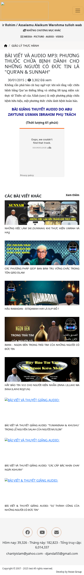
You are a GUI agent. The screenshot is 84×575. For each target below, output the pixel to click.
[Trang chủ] (5, 45)
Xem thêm (72, 195)
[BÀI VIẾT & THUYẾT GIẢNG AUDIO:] (31, 480)
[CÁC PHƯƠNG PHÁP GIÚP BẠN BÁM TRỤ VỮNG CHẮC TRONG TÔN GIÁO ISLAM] (42, 263)
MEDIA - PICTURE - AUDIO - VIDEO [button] (43, 36)
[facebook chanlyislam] (27, 532)
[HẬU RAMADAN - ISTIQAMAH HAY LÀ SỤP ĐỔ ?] (42, 301)
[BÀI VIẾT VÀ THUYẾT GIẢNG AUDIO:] (32, 400)
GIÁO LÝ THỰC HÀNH (25, 45)
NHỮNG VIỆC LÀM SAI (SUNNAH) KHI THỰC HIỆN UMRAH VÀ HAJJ (42, 230)
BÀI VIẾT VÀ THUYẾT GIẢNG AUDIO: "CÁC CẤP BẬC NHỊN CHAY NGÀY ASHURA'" (42, 467)
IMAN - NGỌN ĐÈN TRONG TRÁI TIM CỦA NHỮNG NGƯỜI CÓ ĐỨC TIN (42, 347)
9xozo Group (75, 571)
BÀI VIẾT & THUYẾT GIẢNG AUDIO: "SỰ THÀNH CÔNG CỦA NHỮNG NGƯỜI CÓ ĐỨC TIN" (42, 508)
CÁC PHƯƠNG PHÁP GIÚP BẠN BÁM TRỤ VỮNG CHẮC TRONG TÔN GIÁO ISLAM (42, 270)
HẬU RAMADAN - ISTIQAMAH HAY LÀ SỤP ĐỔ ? (32, 308)
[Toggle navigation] (77, 10)
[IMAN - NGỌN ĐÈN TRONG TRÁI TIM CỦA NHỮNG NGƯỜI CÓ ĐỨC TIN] (42, 338)
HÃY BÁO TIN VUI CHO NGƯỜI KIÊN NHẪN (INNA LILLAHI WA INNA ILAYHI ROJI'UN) (42, 387)
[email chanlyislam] (56, 532)
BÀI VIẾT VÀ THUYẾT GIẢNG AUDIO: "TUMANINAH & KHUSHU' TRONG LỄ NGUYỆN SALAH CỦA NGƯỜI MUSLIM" (42, 427)
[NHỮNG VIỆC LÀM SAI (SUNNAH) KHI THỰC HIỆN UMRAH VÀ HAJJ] (42, 220)
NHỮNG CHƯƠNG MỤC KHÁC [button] (43, 30)
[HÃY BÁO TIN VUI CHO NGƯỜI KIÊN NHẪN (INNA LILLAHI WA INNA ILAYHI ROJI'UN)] (42, 379)
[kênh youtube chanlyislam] (42, 532)
